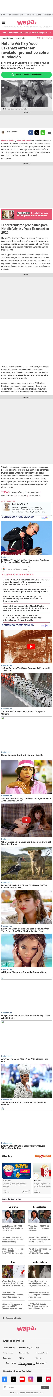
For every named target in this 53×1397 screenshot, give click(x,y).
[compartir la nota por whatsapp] (43, 132)
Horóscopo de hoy (15, 15)
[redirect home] (26, 25)
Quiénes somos (41, 1363)
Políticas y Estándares (26, 1365)
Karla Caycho (11, 132)
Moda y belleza (8, 1353)
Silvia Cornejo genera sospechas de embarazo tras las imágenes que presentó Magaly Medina (25, 590)
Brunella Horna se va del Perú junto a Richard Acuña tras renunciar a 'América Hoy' (32, 215)
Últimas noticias (9, 1348)
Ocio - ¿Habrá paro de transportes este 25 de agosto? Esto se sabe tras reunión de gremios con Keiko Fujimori (25, 33)
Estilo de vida (24, 1353)
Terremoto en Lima (33, 15)
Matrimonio (21, 496)
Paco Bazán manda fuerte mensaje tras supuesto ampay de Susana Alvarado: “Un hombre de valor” (22, 599)
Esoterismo (7, 1358)
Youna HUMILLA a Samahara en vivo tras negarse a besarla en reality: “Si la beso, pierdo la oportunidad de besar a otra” (26, 582)
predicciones (34, 496)
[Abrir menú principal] (3, 23)
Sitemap (38, 1358)
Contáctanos (11, 1363)
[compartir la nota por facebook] (30, 132)
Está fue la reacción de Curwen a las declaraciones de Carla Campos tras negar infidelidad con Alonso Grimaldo (23, 617)
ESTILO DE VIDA (34, 27)
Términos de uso (25, 1363)
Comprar (25, 1191)
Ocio (37, 1348)
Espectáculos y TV (8, 38)
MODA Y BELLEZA (24, 27)
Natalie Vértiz (8, 140)
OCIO (41, 27)
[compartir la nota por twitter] (36, 132)
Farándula (21, 38)
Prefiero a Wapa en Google (18, 569)
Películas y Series (42, 1353)
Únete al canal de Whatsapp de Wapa (28, 75)
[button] (50, 33)
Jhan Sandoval (32, 492)
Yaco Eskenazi (23, 140)
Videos (21, 1358)
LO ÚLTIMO (5, 27)
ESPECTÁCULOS (13, 27)
